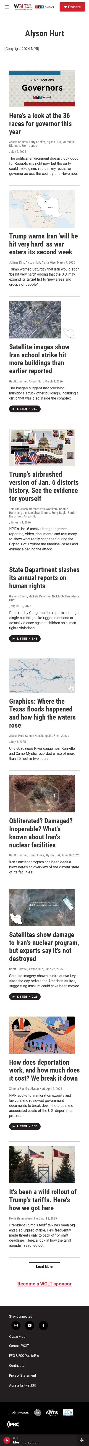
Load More (44, 1266)
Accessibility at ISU (22, 1385)
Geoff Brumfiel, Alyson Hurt (26, 381)
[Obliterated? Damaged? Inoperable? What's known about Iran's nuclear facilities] (42, 794)
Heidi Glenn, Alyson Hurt (24, 1218)
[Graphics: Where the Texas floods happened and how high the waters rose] (42, 675)
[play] (7, 1440)
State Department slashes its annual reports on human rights (44, 578)
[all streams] (83, 1440)
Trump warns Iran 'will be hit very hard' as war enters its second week (43, 244)
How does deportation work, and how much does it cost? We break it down (44, 1070)
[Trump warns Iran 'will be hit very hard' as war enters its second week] (42, 209)
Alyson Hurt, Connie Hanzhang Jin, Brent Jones (39, 736)
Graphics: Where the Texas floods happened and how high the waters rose (42, 713)
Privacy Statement (22, 1375)
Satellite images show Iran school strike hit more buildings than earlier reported (39, 359)
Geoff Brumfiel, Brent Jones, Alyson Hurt (34, 855)
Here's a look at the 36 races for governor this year (40, 124)
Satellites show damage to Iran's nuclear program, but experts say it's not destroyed (44, 947)
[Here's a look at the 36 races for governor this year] (42, 88)
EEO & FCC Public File (24, 1356)
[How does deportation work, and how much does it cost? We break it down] (42, 1035)
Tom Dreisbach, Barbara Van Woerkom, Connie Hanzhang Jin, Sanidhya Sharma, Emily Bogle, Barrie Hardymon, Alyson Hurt (42, 512)
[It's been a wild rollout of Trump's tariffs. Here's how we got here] (42, 1165)
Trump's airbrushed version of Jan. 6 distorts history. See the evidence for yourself (44, 486)
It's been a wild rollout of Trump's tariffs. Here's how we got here (43, 1200)
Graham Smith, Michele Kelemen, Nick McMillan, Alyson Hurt (44, 598)
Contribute (16, 1365)
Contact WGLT (19, 1346)
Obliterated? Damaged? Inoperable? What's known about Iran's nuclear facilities (41, 833)
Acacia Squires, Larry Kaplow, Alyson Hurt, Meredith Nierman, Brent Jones (41, 143)
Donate (74, 7)
